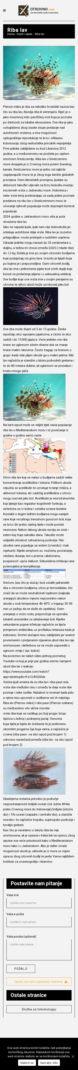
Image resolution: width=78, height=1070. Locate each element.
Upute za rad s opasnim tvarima (38, 981)
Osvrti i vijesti (24, 34)
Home (11, 34)
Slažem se (27, 1062)
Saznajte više (49, 1062)
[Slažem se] (73, 1056)
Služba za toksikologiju (39, 1009)
